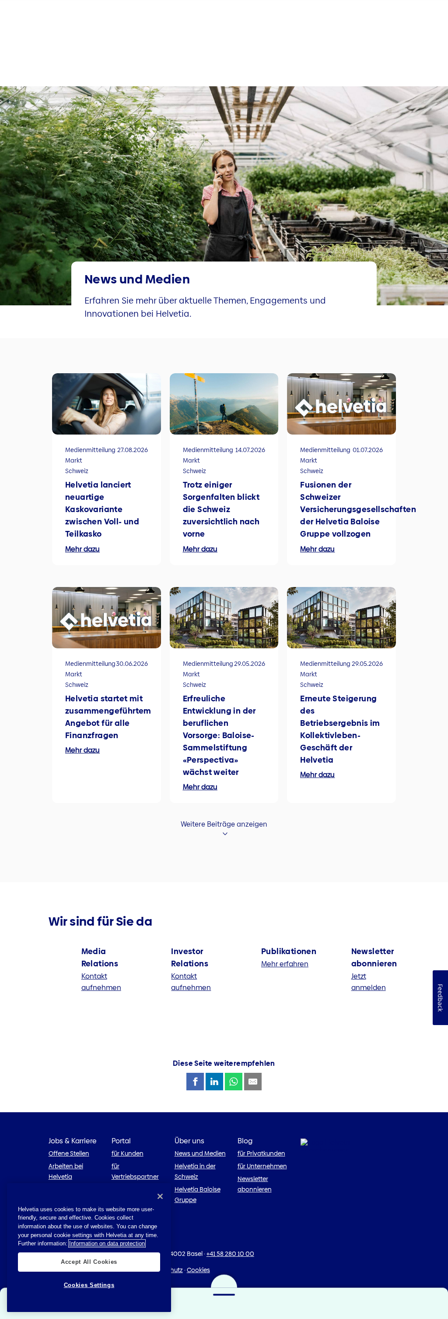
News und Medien (200, 1153)
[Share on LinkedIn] (214, 1081)
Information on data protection (107, 1243)
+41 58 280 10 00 (230, 1253)
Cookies (198, 1270)
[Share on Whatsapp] (233, 1081)
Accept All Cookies (89, 1262)
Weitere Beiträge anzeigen (224, 824)
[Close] (160, 1196)
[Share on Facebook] (195, 1081)
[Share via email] (253, 1081)
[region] (89, 1247)
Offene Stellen (69, 1153)
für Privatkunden (261, 1153)
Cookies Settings (89, 1285)
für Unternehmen (262, 1166)
